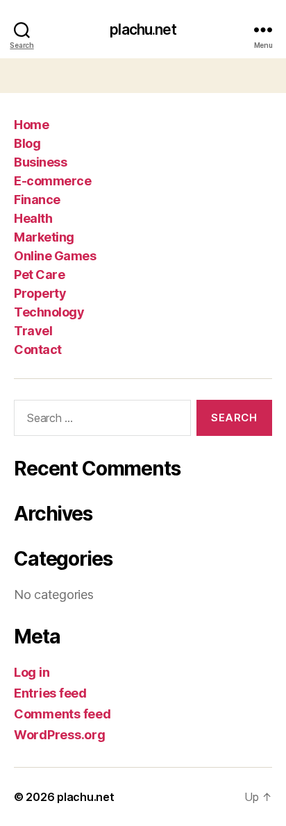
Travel (33, 330)
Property (40, 293)
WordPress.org (60, 734)
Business (40, 162)
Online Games (55, 255)
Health (33, 218)
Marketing (44, 237)
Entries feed (50, 693)
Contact (38, 349)
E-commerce (52, 181)
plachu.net (143, 29)
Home (31, 124)
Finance (37, 199)
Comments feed (62, 714)
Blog (27, 143)
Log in (31, 672)
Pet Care (39, 274)
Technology (49, 312)
